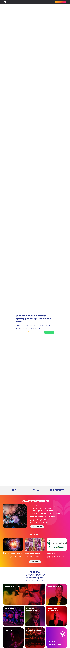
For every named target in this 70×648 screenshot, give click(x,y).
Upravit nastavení (36, 332)
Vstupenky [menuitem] (36, 2)
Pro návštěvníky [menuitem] (47, 2)
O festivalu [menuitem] (20, 2)
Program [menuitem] (28, 2)
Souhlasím (49, 332)
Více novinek (35, 561)
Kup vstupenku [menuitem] (61, 2)
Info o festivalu (37, 526)
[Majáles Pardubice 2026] (5, 2)
